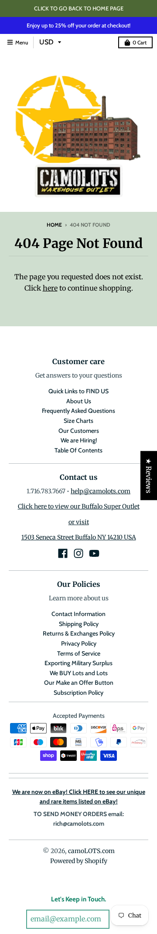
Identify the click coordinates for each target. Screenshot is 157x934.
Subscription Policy (78, 692)
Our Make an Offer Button (78, 682)
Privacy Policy (78, 643)
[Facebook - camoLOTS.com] (63, 553)
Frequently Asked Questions (78, 411)
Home (54, 224)
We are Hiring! (79, 440)
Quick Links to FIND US (78, 391)
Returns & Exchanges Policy (79, 633)
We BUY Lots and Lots (79, 673)
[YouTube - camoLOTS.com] (94, 553)
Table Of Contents (78, 450)
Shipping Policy (79, 624)
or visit (78, 522)
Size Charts (78, 421)
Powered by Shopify (78, 861)
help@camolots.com (100, 491)
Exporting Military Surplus (78, 663)
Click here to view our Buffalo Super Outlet (79, 506)
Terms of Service (78, 653)
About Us (78, 401)
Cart (140, 42)
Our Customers (78, 431)
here (50, 288)
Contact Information (78, 614)
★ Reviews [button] (148, 475)
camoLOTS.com (91, 851)
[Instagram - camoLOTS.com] (78, 553)
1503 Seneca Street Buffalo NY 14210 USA (78, 537)
